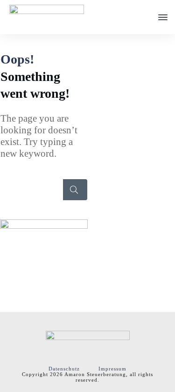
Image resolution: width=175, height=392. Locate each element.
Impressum (112, 368)
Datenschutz (64, 368)
